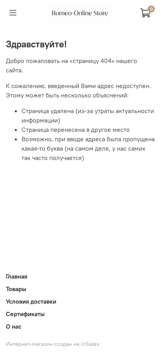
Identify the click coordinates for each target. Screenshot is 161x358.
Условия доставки (31, 301)
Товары (16, 289)
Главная (16, 276)
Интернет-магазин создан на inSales (52, 343)
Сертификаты (25, 314)
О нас (13, 326)
